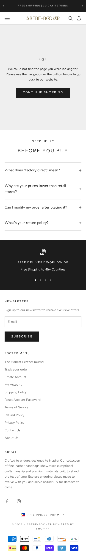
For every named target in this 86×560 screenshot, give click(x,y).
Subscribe (22, 336)
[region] (43, 260)
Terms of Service (16, 407)
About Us (11, 438)
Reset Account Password (23, 400)
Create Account (15, 377)
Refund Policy (14, 415)
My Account (13, 384)
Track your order (16, 369)
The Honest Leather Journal (24, 362)
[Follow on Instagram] (19, 501)
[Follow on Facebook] (7, 501)
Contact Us (12, 430)
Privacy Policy (14, 423)
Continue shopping (43, 92)
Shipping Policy (16, 392)
